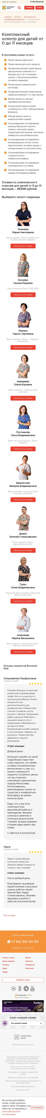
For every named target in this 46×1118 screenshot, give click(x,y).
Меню (30, 7)
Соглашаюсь (37, 1107)
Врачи (28, 957)
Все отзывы (9, 915)
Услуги (17, 17)
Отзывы (5, 965)
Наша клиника (8, 961)
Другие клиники (9, 2)
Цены (4, 968)
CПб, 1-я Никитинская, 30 (23, 935)
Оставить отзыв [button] (23, 980)
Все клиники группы (19, 1023)
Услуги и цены (8, 957)
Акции (5, 972)
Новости (29, 961)
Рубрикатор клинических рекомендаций (23, 1077)
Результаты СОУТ (23, 1090)
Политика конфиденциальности (23, 1086)
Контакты (30, 968)
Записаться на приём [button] (23, 246)
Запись (39, 7)
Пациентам (30, 965)
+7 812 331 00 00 (37, 2)
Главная (7, 17)
